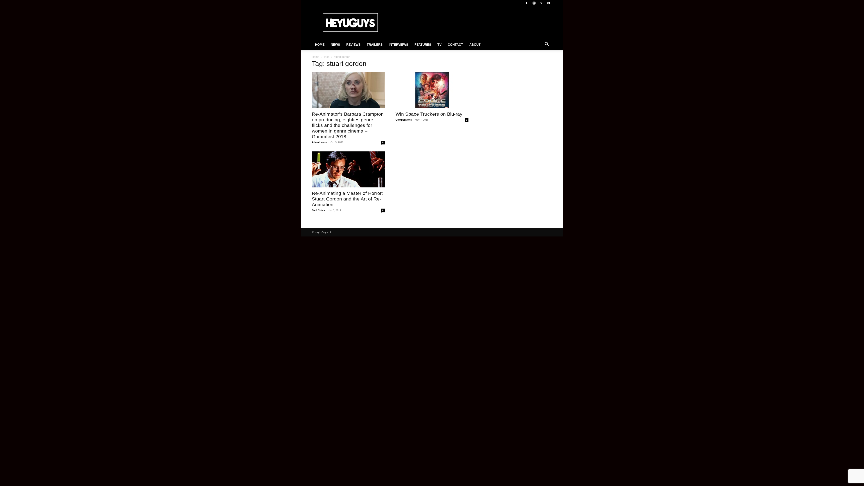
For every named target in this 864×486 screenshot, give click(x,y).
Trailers (374, 44)
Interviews (398, 44)
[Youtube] (548, 3)
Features (422, 44)
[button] (546, 45)
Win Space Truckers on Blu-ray (429, 114)
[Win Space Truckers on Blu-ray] (432, 90)
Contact (455, 44)
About (475, 44)
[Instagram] (534, 3)
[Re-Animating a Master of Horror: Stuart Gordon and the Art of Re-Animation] (348, 169)
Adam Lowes (319, 142)
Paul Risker (318, 210)
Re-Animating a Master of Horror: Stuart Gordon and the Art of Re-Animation (347, 199)
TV (439, 44)
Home (319, 44)
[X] (541, 3)
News (335, 44)
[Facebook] (526, 3)
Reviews (353, 44)
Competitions (404, 119)
